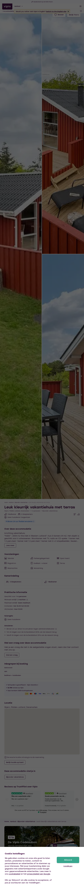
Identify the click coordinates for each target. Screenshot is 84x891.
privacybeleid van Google (38, 874)
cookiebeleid (14, 874)
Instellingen (67, 866)
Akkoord (68, 860)
